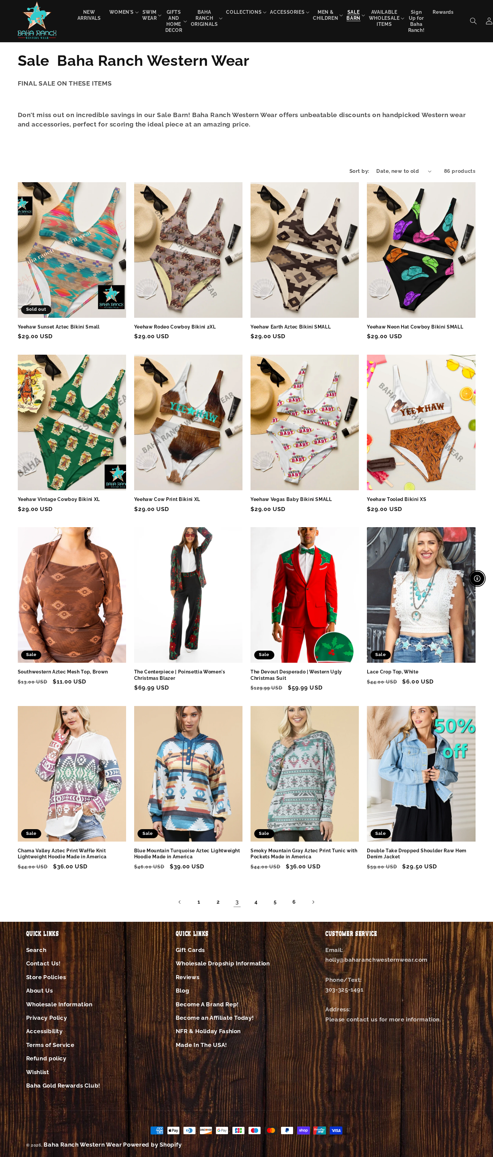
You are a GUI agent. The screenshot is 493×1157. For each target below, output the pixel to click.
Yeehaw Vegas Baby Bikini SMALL (291, 499)
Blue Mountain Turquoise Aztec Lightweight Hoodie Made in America (187, 853)
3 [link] (237, 901)
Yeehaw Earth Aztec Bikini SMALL (291, 327)
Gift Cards (190, 950)
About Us (39, 990)
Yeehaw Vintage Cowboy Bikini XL (59, 499)
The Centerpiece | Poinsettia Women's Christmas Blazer (179, 675)
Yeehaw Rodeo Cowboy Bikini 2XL (175, 327)
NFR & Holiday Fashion (208, 1031)
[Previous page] (180, 902)
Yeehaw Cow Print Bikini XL (167, 499)
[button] (121, 12)
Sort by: (359, 171)
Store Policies (46, 977)
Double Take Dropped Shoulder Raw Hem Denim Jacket (417, 853)
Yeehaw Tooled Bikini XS (396, 499)
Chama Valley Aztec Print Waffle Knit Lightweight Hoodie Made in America (62, 853)
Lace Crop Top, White (392, 671)
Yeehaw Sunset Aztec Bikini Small (59, 327)
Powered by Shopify (152, 1144)
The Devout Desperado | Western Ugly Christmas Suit (296, 675)
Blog (182, 990)
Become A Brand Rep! (207, 1004)
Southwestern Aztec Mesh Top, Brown (63, 671)
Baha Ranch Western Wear (83, 1144)
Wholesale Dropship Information (223, 963)
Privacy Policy (46, 1017)
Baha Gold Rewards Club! (63, 1085)
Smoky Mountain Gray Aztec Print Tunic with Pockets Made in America (304, 853)
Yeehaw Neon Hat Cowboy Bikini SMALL (415, 327)
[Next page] (313, 902)
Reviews (187, 977)
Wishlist (37, 1072)
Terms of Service (50, 1045)
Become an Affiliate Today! (215, 1017)
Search (36, 950)
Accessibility (44, 1031)
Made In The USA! (201, 1045)
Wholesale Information (59, 1004)
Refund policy (46, 1058)
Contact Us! (43, 963)
